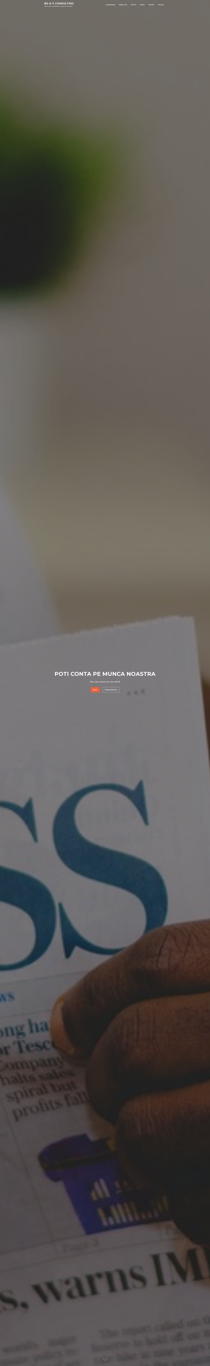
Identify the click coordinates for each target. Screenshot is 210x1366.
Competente (110, 5)
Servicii (133, 5)
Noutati (151, 5)
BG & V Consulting (59, 3)
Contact (161, 5)
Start (95, 689)
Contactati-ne (111, 689)
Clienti (142, 5)
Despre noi (123, 5)
